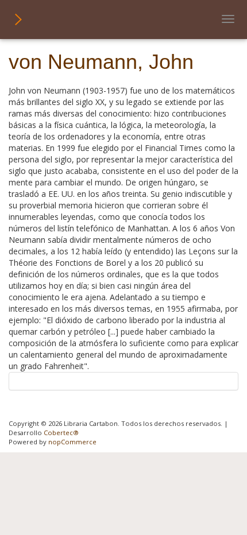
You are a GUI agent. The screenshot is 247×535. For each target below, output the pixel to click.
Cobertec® (61, 432)
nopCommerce (72, 441)
